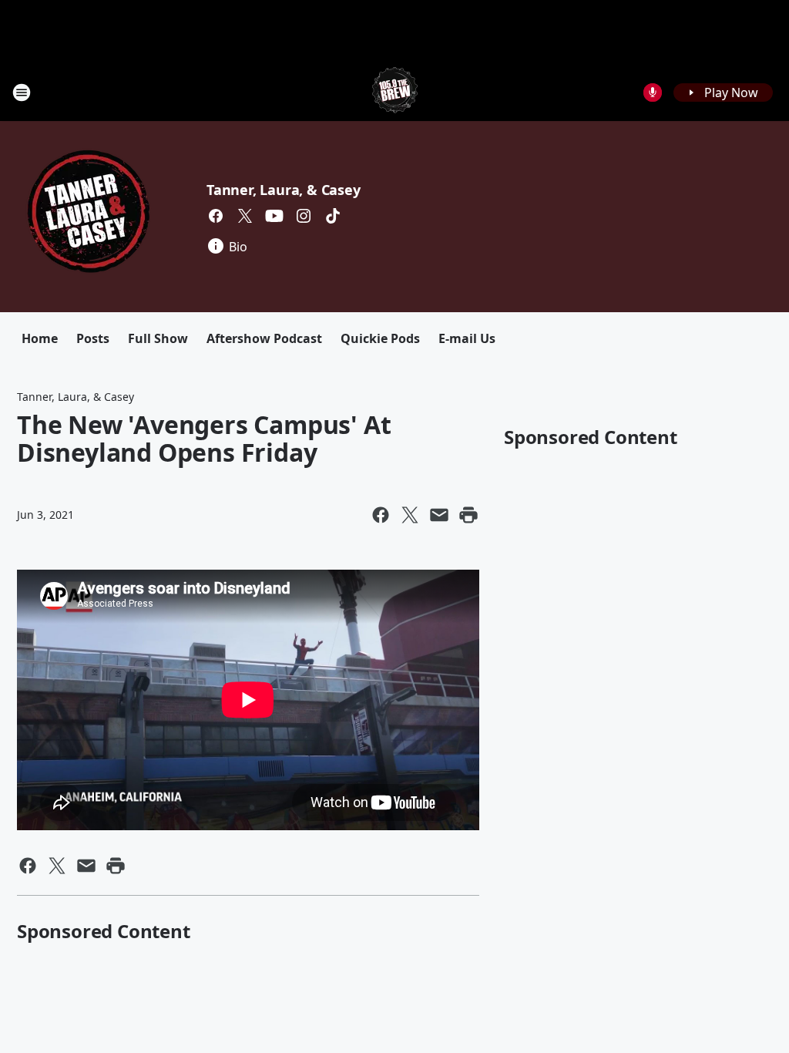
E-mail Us (466, 338)
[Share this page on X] (410, 515)
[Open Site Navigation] (21, 92)
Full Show (158, 338)
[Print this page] (468, 515)
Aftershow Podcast (264, 338)
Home (40, 338)
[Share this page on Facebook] (380, 515)
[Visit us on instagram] (303, 216)
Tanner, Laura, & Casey (283, 189)
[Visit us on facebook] (215, 216)
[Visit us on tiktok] (333, 216)
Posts (92, 338)
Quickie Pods (380, 338)
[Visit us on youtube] (274, 216)
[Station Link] (395, 92)
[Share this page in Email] (439, 515)
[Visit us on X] (245, 216)
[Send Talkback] (652, 92)
